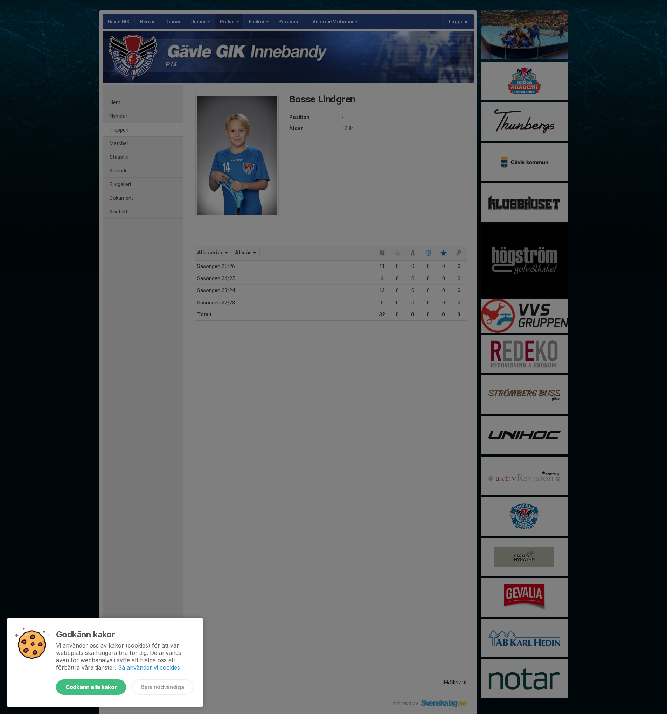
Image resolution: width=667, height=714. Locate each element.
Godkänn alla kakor (91, 687)
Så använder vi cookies (149, 667)
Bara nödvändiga (162, 687)
